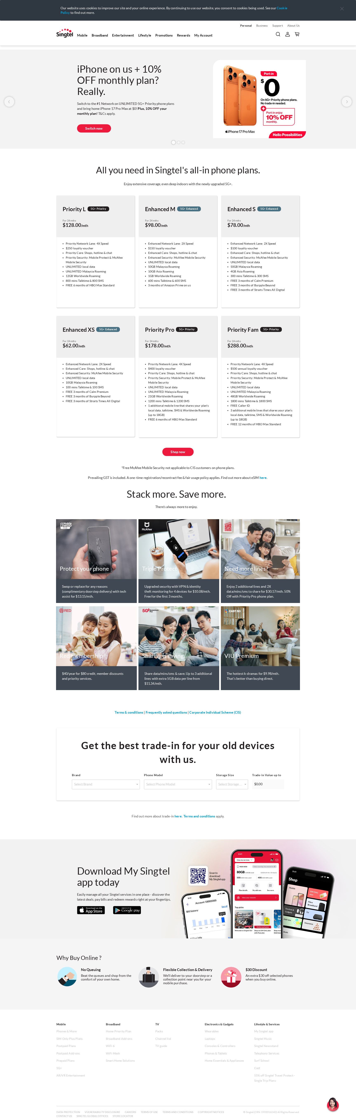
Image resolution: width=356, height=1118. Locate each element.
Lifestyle (144, 35)
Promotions (164, 35)
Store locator (123, 1116)
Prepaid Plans (65, 1060)
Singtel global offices (92, 1116)
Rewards (183, 35)
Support (277, 25)
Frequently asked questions (166, 712)
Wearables (212, 1031)
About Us (293, 25)
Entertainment (123, 35)
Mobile (82, 35)
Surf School (261, 1060)
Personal (246, 25)
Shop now (92, 130)
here (263, 478)
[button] (342, 8)
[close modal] (342, 6)
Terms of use (149, 1112)
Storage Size (225, 775)
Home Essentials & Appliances (224, 1060)
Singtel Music (263, 1038)
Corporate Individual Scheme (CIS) (215, 712)
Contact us (64, 1116)
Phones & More (66, 1031)
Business (262, 25)
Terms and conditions (199, 816)
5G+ (59, 1068)
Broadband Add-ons (119, 1038)
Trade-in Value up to (266, 775)
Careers (130, 1112)
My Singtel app (263, 1031)
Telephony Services (266, 1053)
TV (157, 1024)
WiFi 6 (110, 1046)
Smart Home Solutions (120, 1060)
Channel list (163, 1038)
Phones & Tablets (216, 1053)
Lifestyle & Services (267, 1024)
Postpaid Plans (66, 1046)
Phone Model (153, 775)
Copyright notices (211, 1112)
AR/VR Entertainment (70, 1075)
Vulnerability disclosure (102, 1112)
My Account (203, 35)
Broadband (100, 35)
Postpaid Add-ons (68, 1053)
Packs (159, 1031)
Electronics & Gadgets (219, 1024)
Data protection (68, 1112)
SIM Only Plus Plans (69, 1038)
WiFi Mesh (113, 1053)
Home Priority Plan (118, 1031)
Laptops (210, 1038)
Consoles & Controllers (220, 1046)
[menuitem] (64, 33)
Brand (76, 775)
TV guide (161, 1046)
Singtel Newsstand (266, 1046)
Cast (257, 1068)
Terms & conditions (129, 712)
